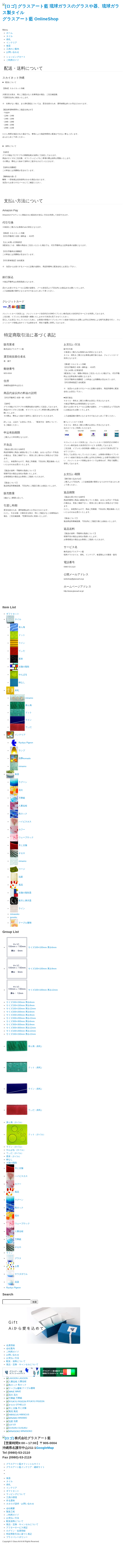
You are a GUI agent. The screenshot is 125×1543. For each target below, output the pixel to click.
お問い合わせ (12, 52)
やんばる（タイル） (15, 1150)
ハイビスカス (24, 821)
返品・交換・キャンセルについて (22, 1364)
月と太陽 (22, 845)
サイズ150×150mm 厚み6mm (20, 1002)
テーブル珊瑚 (24, 922)
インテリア (11, 42)
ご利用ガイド (12, 60)
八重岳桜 (22, 806)
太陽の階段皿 (24, 892)
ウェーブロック (26, 837)
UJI (14, 1424)
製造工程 (10, 1511)
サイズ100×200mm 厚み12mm (21, 1031)
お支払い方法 (12, 1358)
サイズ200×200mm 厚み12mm (21, 1018)
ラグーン (22, 782)
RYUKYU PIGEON (35, 1401)
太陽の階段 (23, 666)
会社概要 (10, 1508)
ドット (21, 635)
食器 (8, 46)
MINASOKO (26, 1431)
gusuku (13, 917)
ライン (21, 643)
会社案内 (10, 1348)
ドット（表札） (35, 1067)
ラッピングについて (15, 1494)
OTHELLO (20, 1404)
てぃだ (21, 651)
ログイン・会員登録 (15, 1530)
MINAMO (22, 1418)
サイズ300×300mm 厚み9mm (20, 1024)
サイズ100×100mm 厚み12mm (43, 990)
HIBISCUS (24, 1414)
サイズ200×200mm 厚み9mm (20, 1015)
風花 (20, 885)
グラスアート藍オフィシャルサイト (23, 1464)
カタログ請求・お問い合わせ (20, 1503)
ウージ (21, 869)
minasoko (14, 914)
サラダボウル (21, 1274)
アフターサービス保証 (17, 1527)
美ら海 (21, 627)
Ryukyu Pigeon (25, 742)
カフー (21, 829)
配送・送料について (15, 1361)
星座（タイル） (13, 1156)
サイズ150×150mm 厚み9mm (20, 1005)
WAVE (17, 1391)
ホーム (9, 33)
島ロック (22, 813)
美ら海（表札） (35, 1046)
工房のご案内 (12, 49)
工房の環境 (11, 1497)
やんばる (22, 674)
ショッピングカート (15, 57)
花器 (16, 1282)
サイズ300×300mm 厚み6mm (20, 1021)
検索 (34, 1301)
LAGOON (23, 1378)
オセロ (21, 853)
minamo (29, 698)
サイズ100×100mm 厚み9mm (42, 968)
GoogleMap (45, 1447)
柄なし (21, 682)
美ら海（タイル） (14, 1122)
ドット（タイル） (36, 1134)
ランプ (21, 750)
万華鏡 (21, 798)
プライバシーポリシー (17, 1537)
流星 (20, 877)
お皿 (16, 1266)
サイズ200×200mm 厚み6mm (20, 1011)
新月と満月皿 (24, 900)
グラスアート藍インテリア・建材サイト (25, 1467)
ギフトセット (12, 614)
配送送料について (14, 1521)
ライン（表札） (35, 1088)
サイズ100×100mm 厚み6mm (42, 947)
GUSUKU (22, 1428)
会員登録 (10, 1345)
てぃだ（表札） (35, 1110)
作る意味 (10, 1500)
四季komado (24, 758)
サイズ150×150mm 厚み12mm (21, 1008)
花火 (20, 790)
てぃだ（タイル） (14, 1153)
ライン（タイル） (14, 1147)
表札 (8, 39)
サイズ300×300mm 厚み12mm (21, 1027)
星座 (20, 659)
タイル (9, 36)
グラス (17, 1258)
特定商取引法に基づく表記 (19, 1534)
